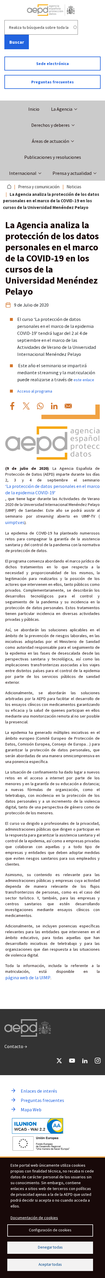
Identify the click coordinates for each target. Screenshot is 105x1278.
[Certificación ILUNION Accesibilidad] (37, 1126)
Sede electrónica (52, 63)
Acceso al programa (34, 391)
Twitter (59, 1060)
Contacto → (15, 1046)
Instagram (97, 1060)
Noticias (73, 186)
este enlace (84, 379)
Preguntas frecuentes (52, 82)
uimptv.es (14, 522)
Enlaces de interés (39, 1091)
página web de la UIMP (27, 977)
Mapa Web (31, 1109)
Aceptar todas (50, 1264)
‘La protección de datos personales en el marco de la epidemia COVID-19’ (52, 489)
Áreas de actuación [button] (50, 141)
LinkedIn (84, 1060)
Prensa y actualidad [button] (72, 173)
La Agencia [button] (61, 109)
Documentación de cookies (34, 1217)
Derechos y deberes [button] (50, 125)
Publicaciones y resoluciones (52, 157)
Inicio (33, 109)
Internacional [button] (22, 173)
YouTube (72, 1060)
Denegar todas (50, 1247)
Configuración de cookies (50, 1230)
